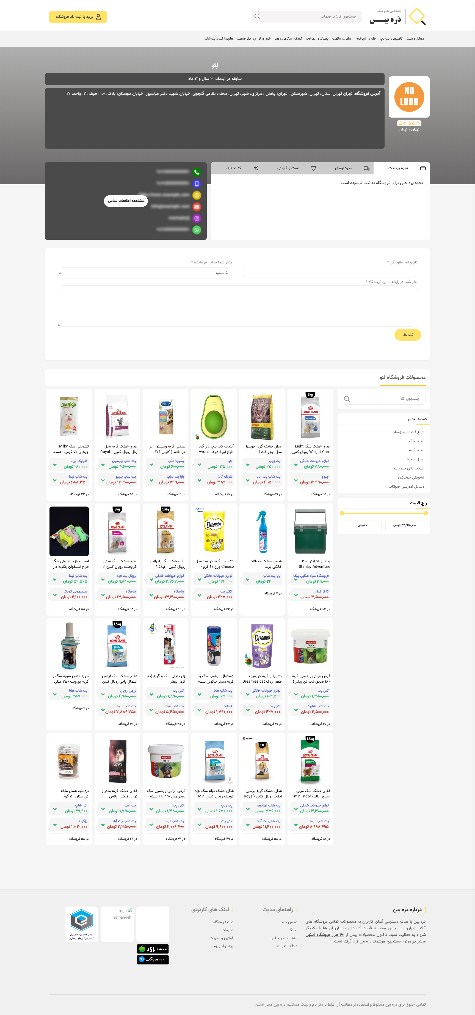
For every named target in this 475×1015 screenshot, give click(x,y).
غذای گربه (416, 450)
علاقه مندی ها (286, 946)
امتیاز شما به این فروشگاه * (212, 263)
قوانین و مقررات (221, 938)
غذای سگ (416, 441)
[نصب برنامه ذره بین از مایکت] (152, 959)
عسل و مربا (415, 460)
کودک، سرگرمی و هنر (288, 38)
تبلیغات (227, 930)
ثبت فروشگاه (223, 922)
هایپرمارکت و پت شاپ (219, 38)
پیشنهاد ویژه (223, 946)
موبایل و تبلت (415, 38)
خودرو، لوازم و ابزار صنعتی (254, 38)
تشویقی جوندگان (411, 478)
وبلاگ (293, 930)
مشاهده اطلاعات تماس (126, 201)
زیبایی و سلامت (342, 38)
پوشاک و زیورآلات (317, 38)
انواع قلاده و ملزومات (408, 432)
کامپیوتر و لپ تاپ (391, 38)
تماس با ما (289, 922)
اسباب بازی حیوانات (409, 469)
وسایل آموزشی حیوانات (406, 487)
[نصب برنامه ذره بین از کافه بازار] (152, 949)
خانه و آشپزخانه (366, 38)
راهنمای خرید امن (283, 938)
